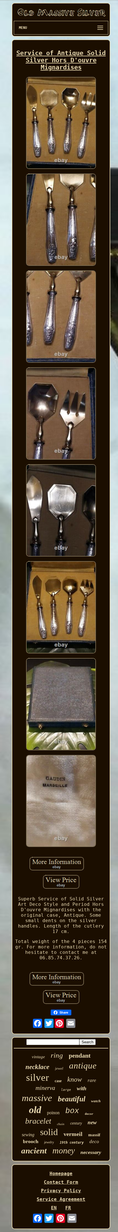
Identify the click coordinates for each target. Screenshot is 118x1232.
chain (60, 1124)
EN (54, 1208)
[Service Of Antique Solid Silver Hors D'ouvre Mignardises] (61, 123)
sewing (28, 1134)
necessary (90, 1152)
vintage (38, 1056)
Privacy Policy (61, 1190)
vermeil (73, 1134)
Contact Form (61, 1182)
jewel (59, 1068)
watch (96, 1101)
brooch (30, 1141)
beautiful (71, 1099)
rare (92, 1080)
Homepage (61, 1173)
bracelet (38, 1121)
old (35, 1110)
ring (57, 1055)
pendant (80, 1055)
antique (83, 1065)
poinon (53, 1112)
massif (94, 1135)
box (72, 1111)
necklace (37, 1066)
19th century (72, 1143)
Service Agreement (61, 1199)
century (76, 1123)
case (58, 1081)
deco (94, 1141)
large (66, 1090)
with (81, 1088)
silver (37, 1077)
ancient (34, 1150)
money (63, 1150)
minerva (45, 1088)
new (92, 1122)
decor (89, 1113)
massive (37, 1098)
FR (68, 1208)
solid (49, 1132)
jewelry (49, 1142)
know (74, 1079)
